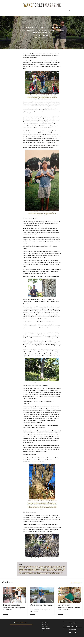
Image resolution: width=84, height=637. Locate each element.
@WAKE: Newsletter (46, 628)
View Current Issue (76, 582)
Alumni (14, 626)
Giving (18, 626)
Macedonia (21, 569)
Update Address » (72, 629)
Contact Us (64, 11)
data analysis (57, 567)
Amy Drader (32, 566)
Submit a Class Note (51, 11)
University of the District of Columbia (41, 572)
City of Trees (41, 567)
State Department (58, 570)
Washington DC (58, 573)
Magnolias (25, 569)
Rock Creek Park (37, 570)
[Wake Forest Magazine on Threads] (75, 632)
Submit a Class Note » (72, 626)
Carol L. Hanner (43, 35)
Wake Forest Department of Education (29, 573)
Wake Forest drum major (41, 573)
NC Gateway (16, 11)
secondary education (45, 570)
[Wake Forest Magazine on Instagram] (72, 632)
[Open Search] (69, 10)
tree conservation (25, 572)
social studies (51, 570)
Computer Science (50, 567)
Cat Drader (63, 566)
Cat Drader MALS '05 (23, 567)
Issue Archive (33, 11)
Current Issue (45, 622)
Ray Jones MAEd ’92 (29, 570)
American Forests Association (24, 566)
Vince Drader (50, 572)
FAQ (59, 11)
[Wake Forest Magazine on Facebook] (70, 632)
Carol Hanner (46, 566)
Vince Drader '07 (57, 572)
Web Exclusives (41, 11)
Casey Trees (58, 566)
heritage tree (62, 567)
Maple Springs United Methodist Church (34, 569)
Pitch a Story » (72, 623)
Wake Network (26, 626)
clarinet (45, 567)
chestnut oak (35, 567)
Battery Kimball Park (39, 566)
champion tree (30, 567)
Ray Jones (23, 570)
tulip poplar (31, 572)
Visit (21, 626)
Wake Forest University (50, 573)
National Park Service (53, 569)
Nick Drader (60, 569)
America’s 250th (24, 11)
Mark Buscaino (45, 569)
